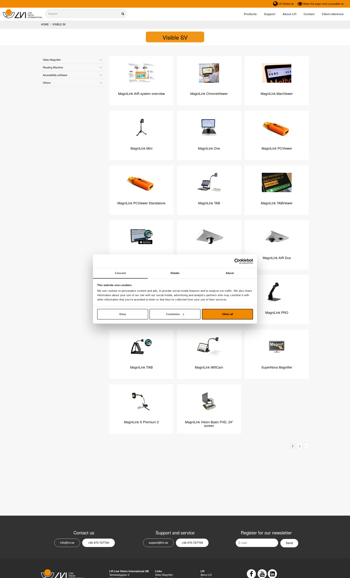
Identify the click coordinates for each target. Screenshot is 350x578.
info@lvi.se (67, 542)
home (45, 24)
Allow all (227, 314)
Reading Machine (53, 67)
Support (269, 14)
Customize (173, 314)
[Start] (22, 14)
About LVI (289, 14)
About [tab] (230, 273)
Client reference (333, 14)
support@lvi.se (158, 542)
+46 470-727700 (98, 542)
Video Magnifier (52, 59)
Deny (122, 314)
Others (47, 82)
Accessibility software (55, 75)
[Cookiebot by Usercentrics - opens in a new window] (237, 261)
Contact (309, 14)
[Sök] (86, 13)
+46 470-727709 (192, 542)
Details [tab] (175, 273)
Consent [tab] (120, 273)
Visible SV (59, 24)
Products (250, 14)
